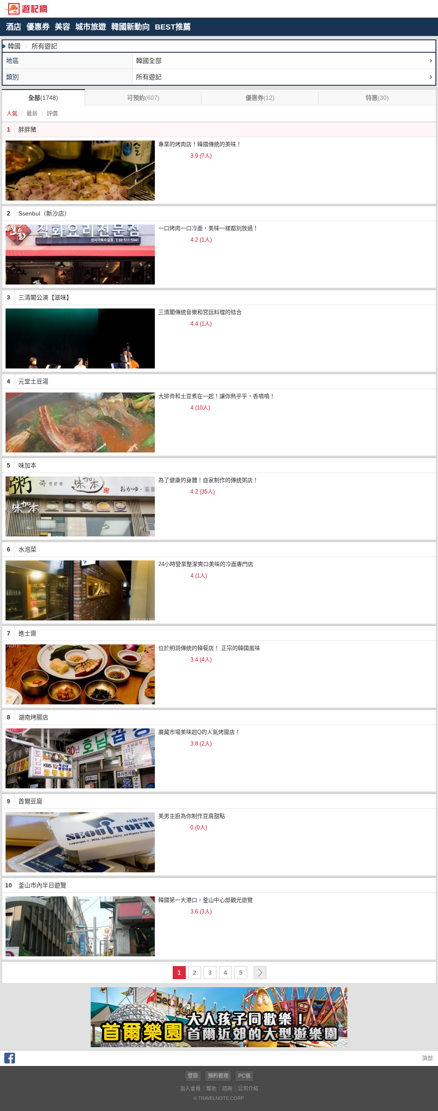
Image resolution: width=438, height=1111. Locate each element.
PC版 (244, 1076)
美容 (62, 27)
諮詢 (227, 1089)
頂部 (426, 1058)
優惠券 (38, 27)
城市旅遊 (90, 27)
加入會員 (190, 1089)
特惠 (377, 97)
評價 (52, 113)
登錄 (193, 1076)
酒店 (13, 27)
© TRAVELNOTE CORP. (219, 1098)
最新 (32, 113)
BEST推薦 (173, 27)
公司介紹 (248, 1089)
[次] (260, 972)
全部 (43, 97)
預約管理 (218, 1076)
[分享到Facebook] (9, 1061)
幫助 (211, 1089)
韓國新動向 (130, 27)
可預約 (143, 97)
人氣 (12, 113)
